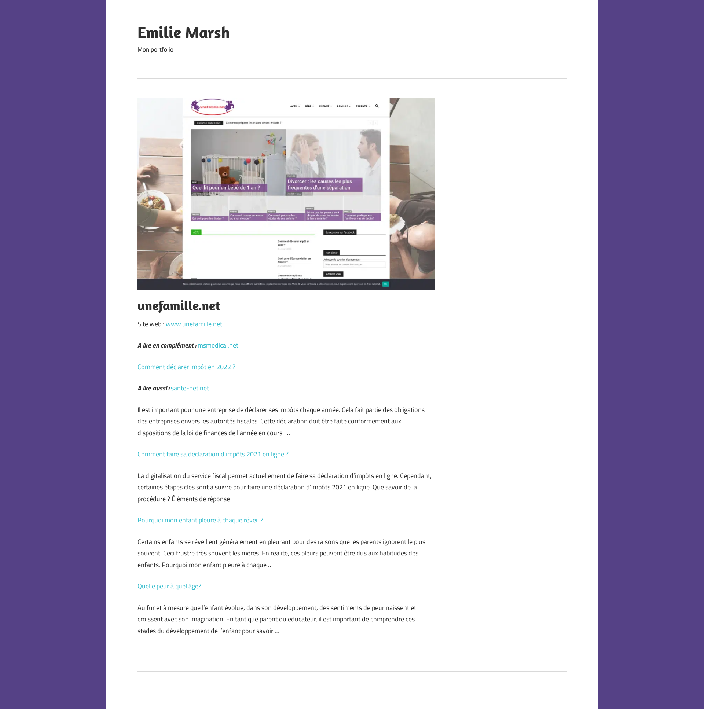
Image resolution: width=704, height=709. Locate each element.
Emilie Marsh (184, 32)
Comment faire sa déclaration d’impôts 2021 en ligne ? (213, 454)
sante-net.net (190, 388)
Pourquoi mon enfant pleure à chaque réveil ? (200, 520)
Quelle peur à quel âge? (169, 586)
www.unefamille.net (194, 324)
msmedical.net (218, 345)
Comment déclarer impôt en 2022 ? (186, 367)
